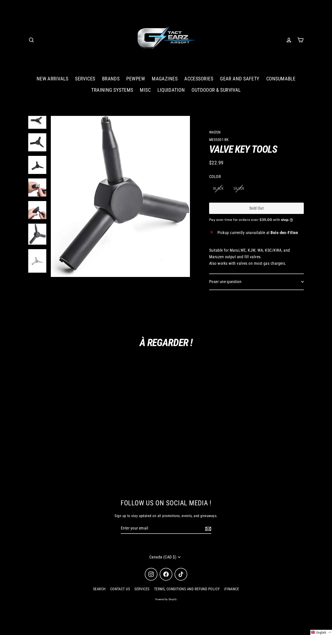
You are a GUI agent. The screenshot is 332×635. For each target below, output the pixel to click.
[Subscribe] (207, 528)
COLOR (215, 176)
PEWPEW (135, 79)
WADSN (214, 132)
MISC (145, 90)
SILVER (239, 188)
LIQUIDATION (171, 90)
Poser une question (225, 281)
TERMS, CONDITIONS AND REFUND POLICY (187, 589)
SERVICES (85, 79)
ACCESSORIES (198, 79)
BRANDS (111, 79)
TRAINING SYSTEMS (112, 90)
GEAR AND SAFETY (240, 79)
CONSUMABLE (281, 79)
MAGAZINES (165, 79)
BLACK (218, 188)
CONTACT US (120, 589)
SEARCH (99, 589)
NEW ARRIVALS (52, 79)
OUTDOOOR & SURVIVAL (216, 90)
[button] (321, 632)
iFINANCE (231, 589)
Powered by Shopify (166, 599)
